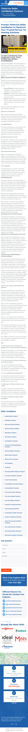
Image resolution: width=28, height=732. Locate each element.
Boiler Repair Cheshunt (11, 455)
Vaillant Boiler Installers (11, 416)
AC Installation (9, 463)
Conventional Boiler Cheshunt (13, 531)
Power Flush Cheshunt (11, 480)
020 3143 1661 (18, 3)
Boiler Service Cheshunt (11, 459)
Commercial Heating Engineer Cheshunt (13, 446)
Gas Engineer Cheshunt (11, 441)
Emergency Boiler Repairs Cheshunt (15, 471)
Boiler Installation (10, 13)
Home (2, 13)
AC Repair (7, 467)
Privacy (18, 730)
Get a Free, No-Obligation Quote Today (14, 580)
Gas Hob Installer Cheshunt (12, 500)
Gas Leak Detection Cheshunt (13, 527)
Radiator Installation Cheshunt (13, 517)
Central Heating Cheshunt (12, 508)
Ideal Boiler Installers (11, 437)
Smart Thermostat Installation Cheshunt (13, 521)
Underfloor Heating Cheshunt (13, 504)
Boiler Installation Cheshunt (12, 451)
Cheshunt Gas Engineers (16, 729)
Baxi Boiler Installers (10, 420)
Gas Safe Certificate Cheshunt (13, 475)
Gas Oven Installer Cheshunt (12, 496)
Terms (21, 730)
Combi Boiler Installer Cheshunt (13, 512)
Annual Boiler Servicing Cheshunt (14, 484)
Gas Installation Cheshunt (12, 488)
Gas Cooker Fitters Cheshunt (13, 492)
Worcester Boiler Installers (12, 424)
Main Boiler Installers (10, 432)
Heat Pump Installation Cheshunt (14, 535)
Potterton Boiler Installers (12, 428)
